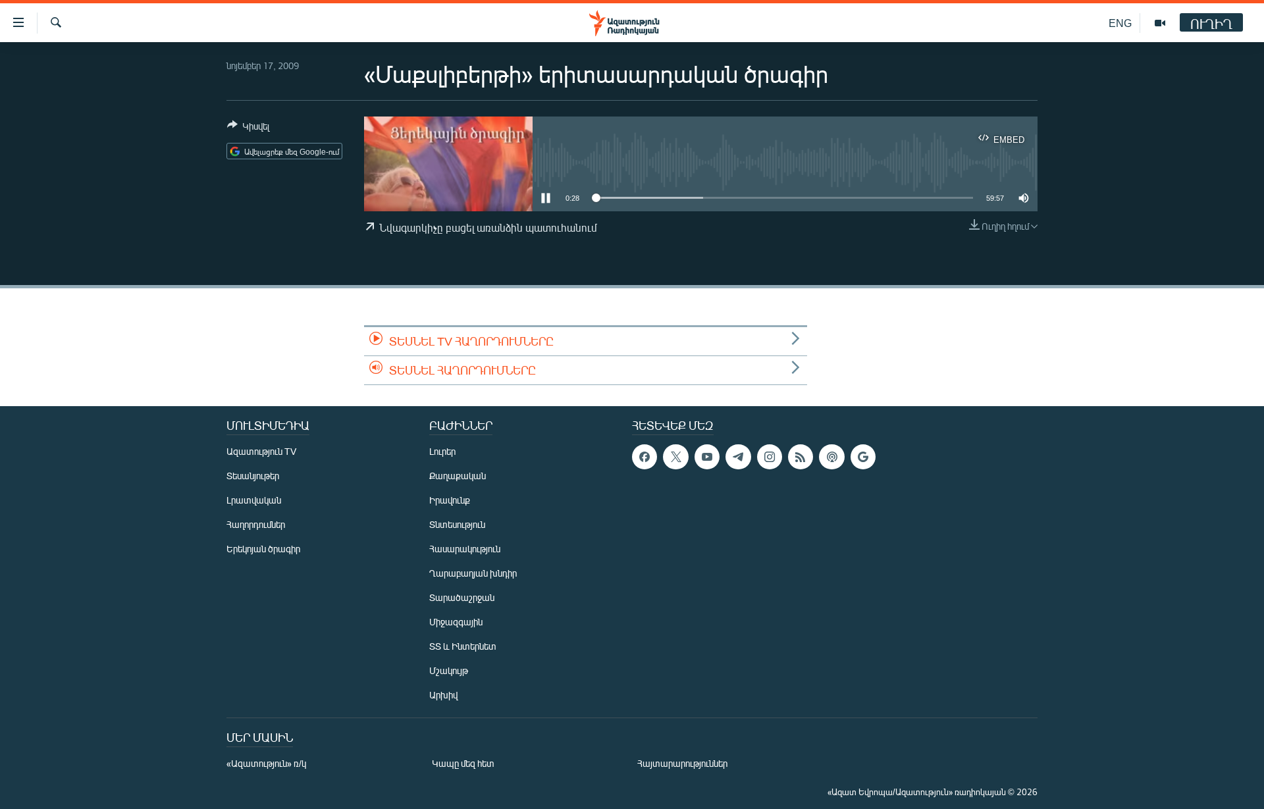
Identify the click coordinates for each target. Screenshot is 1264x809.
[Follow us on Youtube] (707, 456)
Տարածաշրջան (461, 597)
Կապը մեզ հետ (463, 763)
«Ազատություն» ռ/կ (266, 763)
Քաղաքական (457, 475)
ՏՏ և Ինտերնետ (462, 646)
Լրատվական (253, 500)
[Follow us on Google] (863, 456)
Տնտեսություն (457, 524)
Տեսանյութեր (252, 475)
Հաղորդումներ (255, 524)
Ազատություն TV (261, 451)
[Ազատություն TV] (1160, 23)
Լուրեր (442, 451)
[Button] (248, 128)
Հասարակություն (464, 548)
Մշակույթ (448, 670)
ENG (1120, 22)
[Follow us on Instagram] (769, 456)
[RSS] (800, 456)
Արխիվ (443, 694)
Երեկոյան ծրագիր (263, 548)
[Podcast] (831, 456)
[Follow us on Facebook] (644, 456)
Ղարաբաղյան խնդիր (473, 573)
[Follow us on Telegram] (737, 456)
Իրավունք (449, 500)
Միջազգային (456, 621)
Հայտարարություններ (682, 763)
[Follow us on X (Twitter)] (675, 456)
